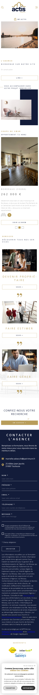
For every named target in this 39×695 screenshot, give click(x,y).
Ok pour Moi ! (28, 688)
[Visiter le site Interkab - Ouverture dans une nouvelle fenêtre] (26, 649)
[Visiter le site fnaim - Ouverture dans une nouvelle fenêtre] (12, 649)
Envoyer (10, 548)
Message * (7, 513)
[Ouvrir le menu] (36, 7)
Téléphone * (8, 503)
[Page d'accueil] (19, 7)
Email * (5, 494)
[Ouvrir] (2, 7)
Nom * (5, 474)
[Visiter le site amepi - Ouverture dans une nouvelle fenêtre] (20, 654)
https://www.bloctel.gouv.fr (12, 616)
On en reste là (28, 666)
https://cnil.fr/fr (28, 594)
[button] (16, 226)
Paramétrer (10, 688)
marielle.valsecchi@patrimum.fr (20, 457)
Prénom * (7, 484)
